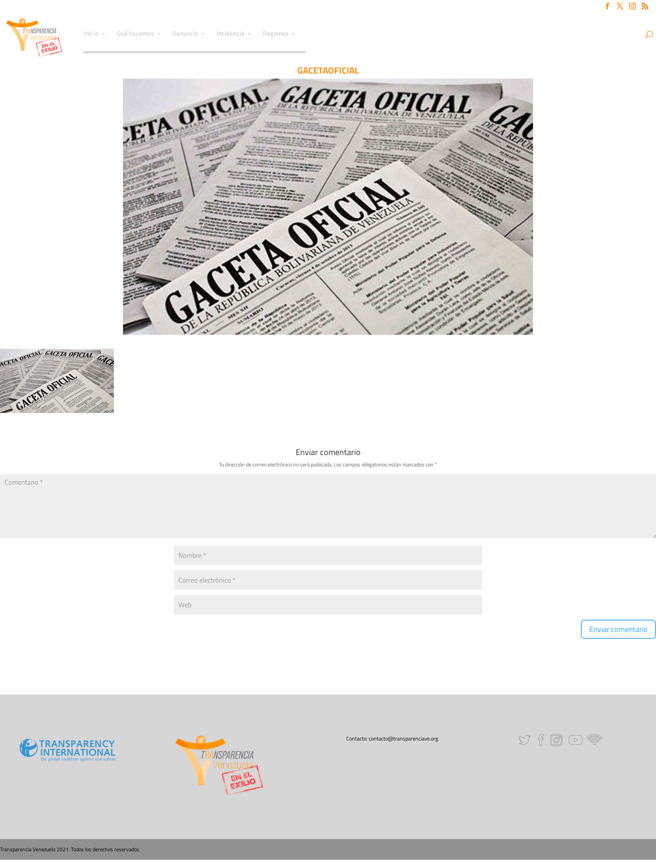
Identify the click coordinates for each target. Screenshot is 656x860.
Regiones (276, 34)
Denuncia (185, 34)
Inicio (91, 34)
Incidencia (230, 34)
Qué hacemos (135, 34)
